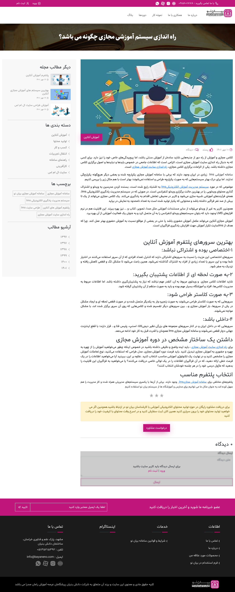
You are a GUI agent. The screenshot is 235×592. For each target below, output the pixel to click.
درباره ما (192, 15)
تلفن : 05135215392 (50, 550)
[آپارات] (163, 3)
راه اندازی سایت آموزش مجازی (149, 167)
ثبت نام (153, 471)
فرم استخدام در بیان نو (204, 563)
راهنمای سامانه (58, 160)
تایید (24, 507)
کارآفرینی (61, 166)
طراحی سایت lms (30, 207)
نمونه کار (157, 15)
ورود (162, 471)
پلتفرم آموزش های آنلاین (56, 207)
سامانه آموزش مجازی (192, 382)
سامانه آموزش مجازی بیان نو (29, 193)
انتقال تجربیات (58, 154)
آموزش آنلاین (59, 135)
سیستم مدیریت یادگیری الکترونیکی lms (48, 200)
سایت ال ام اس (57, 172)
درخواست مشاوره (156, 428)
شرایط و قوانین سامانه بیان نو (148, 541)
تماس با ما (212, 541)
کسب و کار (60, 148)
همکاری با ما (175, 15)
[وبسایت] (174, 3)
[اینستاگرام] (168, 3)
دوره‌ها (142, 15)
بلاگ (130, 15)
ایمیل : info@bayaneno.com (45, 557)
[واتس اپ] (157, 3)
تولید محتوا (60, 141)
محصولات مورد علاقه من (203, 556)
